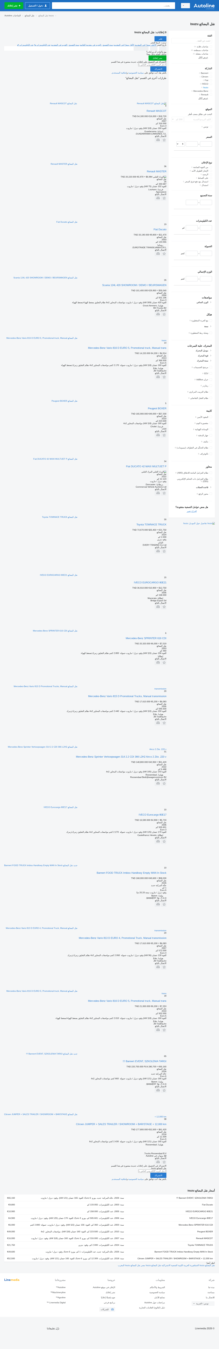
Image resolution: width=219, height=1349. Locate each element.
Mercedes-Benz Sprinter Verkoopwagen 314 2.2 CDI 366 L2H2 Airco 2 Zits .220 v (121, 756)
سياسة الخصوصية (136, 73)
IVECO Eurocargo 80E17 (152, 814)
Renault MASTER (156, 171)
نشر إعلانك (157, 58)
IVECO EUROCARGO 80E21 (150, 582)
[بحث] (172, 5)
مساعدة (211, 1292)
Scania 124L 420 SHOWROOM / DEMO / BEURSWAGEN (134, 285)
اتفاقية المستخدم (119, 73)
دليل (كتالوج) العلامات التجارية (152, 1307)
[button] (163, 140)
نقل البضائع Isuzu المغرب (129, 1265)
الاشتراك (158, 69)
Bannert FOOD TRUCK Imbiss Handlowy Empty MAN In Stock (131, 872)
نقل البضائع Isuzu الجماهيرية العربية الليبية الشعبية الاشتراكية (188, 1265)
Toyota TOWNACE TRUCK (151, 524)
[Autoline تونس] (204, 5)
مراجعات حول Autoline (154, 1302)
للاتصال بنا (210, 1297)
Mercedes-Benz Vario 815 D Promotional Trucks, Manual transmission (127, 696)
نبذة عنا (211, 1287)
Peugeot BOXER (157, 408)
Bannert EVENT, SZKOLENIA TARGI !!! (144, 1061)
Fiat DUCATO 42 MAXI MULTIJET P (146, 466)
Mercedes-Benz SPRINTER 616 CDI (146, 638)
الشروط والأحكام (157, 1287)
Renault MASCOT (156, 111)
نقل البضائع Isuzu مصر (150, 1265)
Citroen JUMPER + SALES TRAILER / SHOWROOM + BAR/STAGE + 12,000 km (121, 1124)
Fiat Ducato (160, 229)
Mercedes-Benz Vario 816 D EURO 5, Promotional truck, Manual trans (127, 348)
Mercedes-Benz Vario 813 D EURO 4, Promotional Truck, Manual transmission (122, 938)
